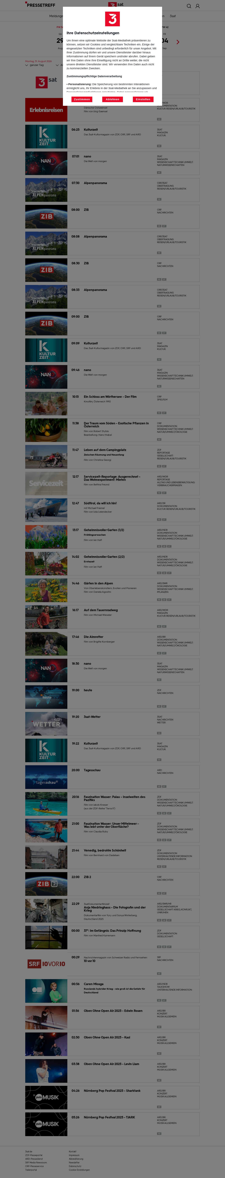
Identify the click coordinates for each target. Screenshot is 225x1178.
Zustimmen (82, 99)
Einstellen (143, 99)
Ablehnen (112, 99)
